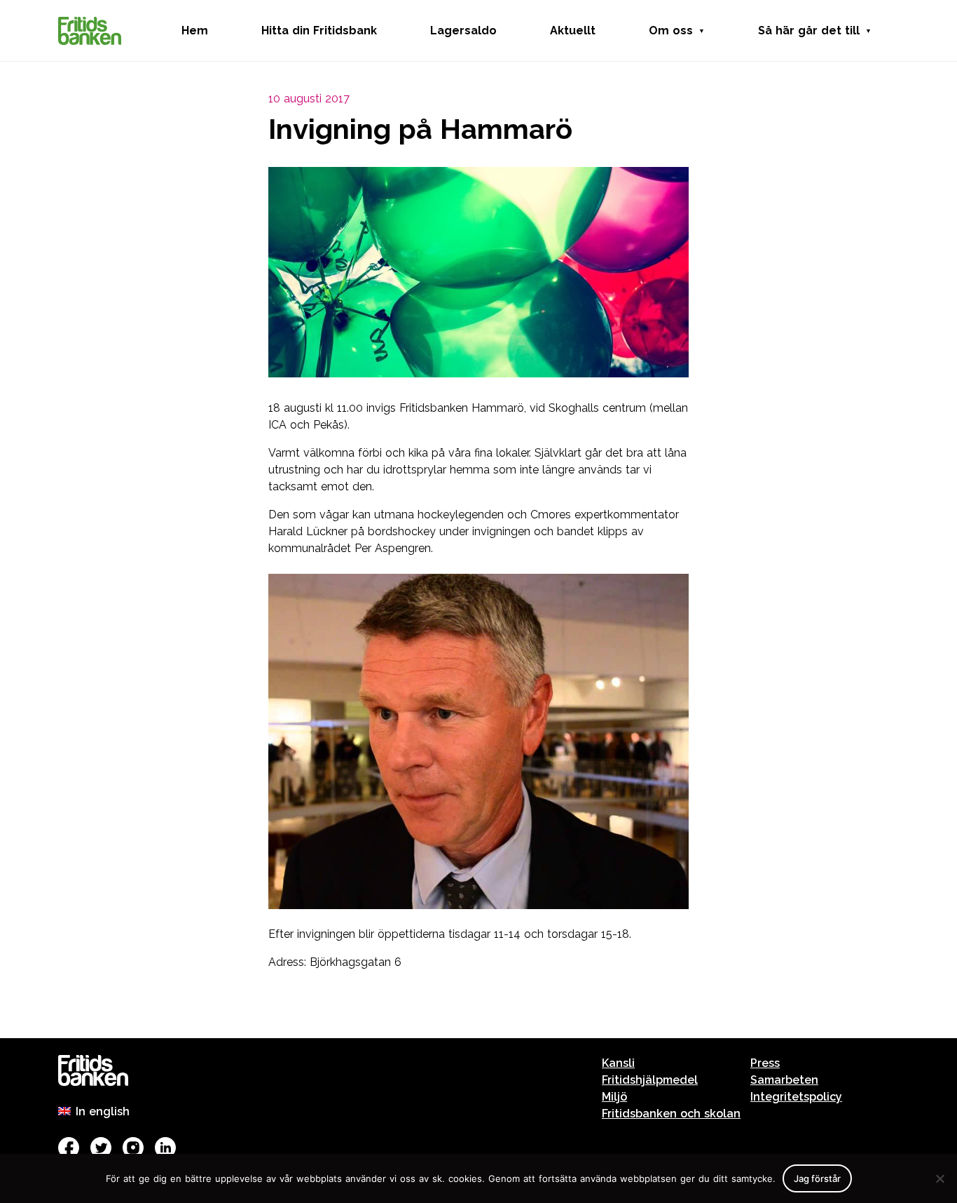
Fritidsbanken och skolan (671, 1113)
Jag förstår (817, 1178)
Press (765, 1063)
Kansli (618, 1063)
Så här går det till (809, 30)
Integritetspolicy (796, 1096)
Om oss (671, 30)
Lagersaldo (463, 30)
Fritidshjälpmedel (650, 1080)
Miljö (614, 1096)
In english (103, 1111)
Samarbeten (784, 1080)
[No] (939, 1178)
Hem (194, 30)
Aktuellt (572, 30)
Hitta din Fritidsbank (319, 30)
